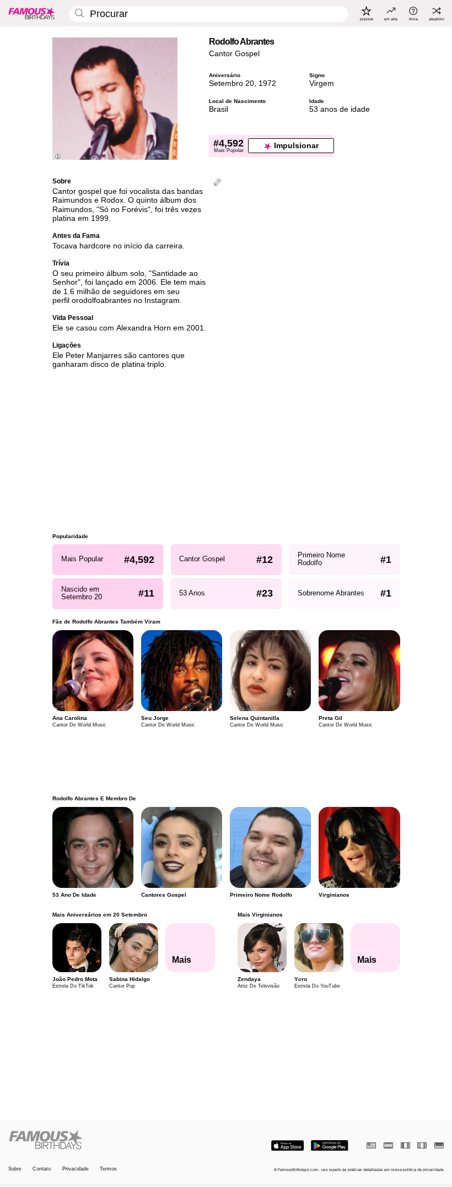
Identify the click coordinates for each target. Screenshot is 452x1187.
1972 (267, 83)
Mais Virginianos (259, 915)
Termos (108, 1169)
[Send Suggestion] (217, 183)
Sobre (14, 1169)
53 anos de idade (339, 109)
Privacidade (75, 1169)
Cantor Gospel (234, 54)
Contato (42, 1169)
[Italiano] (422, 1145)
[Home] (115, 1140)
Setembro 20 (231, 83)
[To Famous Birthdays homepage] (32, 13)
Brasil (218, 109)
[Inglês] (371, 1145)
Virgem (321, 83)
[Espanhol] (388, 1145)
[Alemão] (439, 1145)
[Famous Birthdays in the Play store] (329, 1145)
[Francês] (405, 1145)
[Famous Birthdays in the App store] (287, 1145)
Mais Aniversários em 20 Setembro (99, 915)
